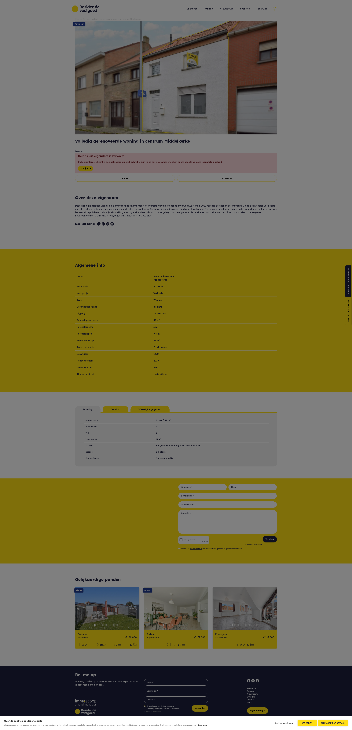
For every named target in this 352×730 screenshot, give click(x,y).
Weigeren (307, 723)
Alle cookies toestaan (333, 723)
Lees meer (202, 725)
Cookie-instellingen (283, 723)
